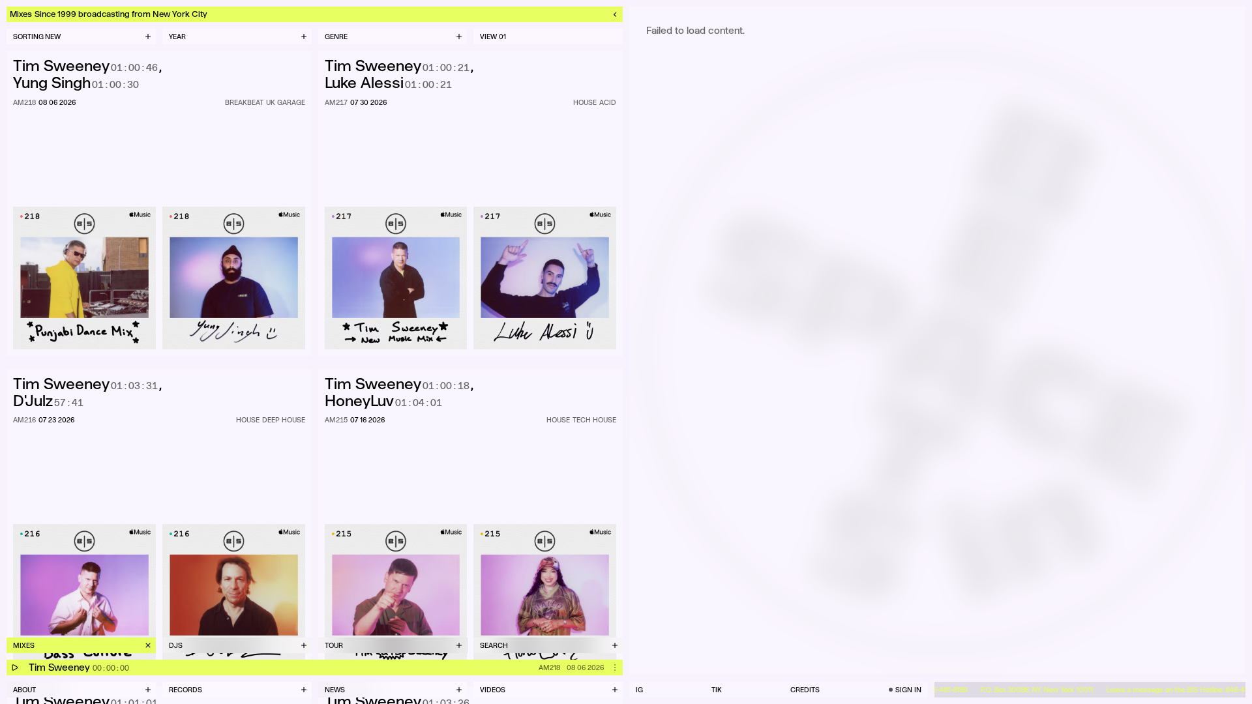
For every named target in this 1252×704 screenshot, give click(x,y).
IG (639, 690)
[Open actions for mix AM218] (615, 667)
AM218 (549, 667)
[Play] (14, 667)
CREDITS (805, 690)
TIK (716, 690)
